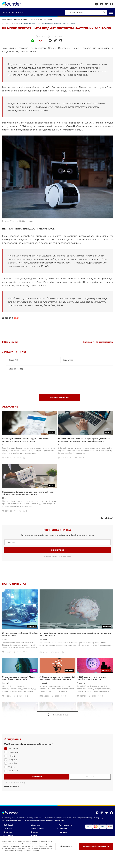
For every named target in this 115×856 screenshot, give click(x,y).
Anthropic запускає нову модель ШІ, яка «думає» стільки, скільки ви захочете (57, 679)
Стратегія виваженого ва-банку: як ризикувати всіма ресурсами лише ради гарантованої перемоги (84, 440)
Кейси (34, 835)
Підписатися (57, 550)
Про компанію (65, 825)
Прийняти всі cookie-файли (96, 846)
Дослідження (37, 828)
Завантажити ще (60, 715)
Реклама (63, 828)
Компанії (8, 828)
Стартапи (8, 832)
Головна (5, 23)
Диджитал (36, 825)
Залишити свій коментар (98, 342)
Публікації (8, 825)
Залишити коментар (59, 397)
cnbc (16, 317)
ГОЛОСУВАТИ (37, 777)
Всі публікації (107, 518)
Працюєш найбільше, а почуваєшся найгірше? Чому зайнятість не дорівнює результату (28, 493)
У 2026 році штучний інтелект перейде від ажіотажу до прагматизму (91, 679)
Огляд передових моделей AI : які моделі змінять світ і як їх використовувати (18, 679)
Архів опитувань (11, 786)
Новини (15, 23)
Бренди (34, 832)
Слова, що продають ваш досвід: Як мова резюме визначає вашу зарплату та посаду (26, 440)
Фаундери (8, 835)
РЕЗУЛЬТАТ (90, 777)
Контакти (63, 832)
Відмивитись (66, 846)
